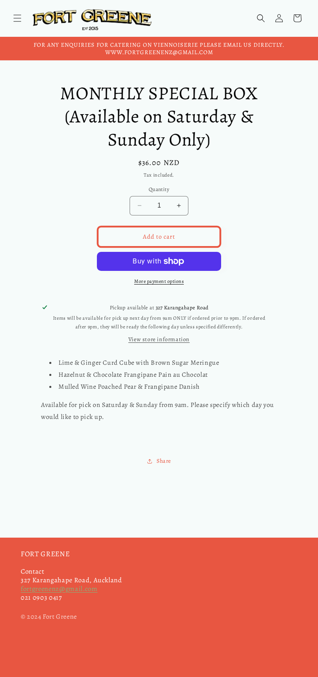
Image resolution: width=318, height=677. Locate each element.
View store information (159, 339)
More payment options (159, 281)
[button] (17, 18)
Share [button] (164, 461)
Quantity (159, 189)
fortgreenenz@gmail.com (59, 588)
